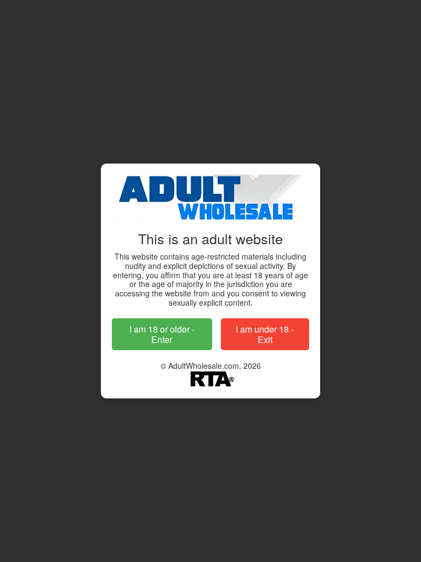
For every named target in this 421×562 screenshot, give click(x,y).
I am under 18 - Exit (265, 334)
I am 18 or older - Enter (162, 334)
